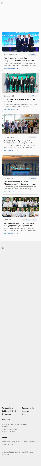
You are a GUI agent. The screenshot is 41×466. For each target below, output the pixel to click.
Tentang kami (7, 408)
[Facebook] (14, 461)
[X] (10, 461)
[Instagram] (6, 461)
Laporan (25, 411)
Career (24, 414)
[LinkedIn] (3, 461)
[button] (29, 3)
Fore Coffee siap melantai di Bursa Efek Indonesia (19, 100)
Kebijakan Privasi (9, 411)
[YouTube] (17, 461)
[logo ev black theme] (8, 3)
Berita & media (28, 408)
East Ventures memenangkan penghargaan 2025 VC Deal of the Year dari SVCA (19, 59)
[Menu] (24, 3)
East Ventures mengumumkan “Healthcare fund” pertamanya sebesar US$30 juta (19, 183)
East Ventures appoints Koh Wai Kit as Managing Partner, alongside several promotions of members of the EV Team (20, 224)
